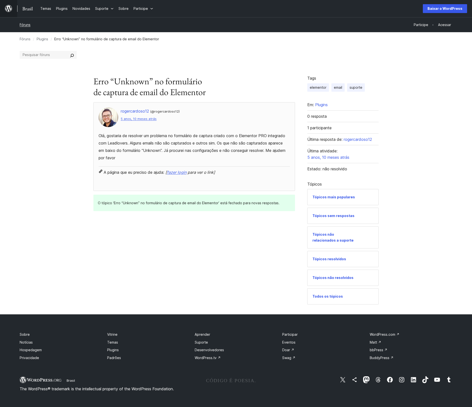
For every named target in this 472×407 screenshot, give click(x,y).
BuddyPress (382, 358)
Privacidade (29, 358)
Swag (288, 358)
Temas (112, 342)
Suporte (201, 342)
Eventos (288, 342)
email (338, 87)
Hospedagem (31, 350)
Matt (375, 342)
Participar (290, 334)
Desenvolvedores (209, 350)
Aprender (202, 334)
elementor (318, 87)
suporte (356, 87)
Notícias (26, 342)
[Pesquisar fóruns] (72, 55)
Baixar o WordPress (445, 8)
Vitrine (112, 334)
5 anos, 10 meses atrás (139, 119)
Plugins (42, 39)
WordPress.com (384, 334)
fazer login (177, 172)
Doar (288, 350)
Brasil (71, 380)
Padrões (114, 358)
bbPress (378, 350)
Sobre (25, 334)
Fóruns (25, 25)
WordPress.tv (208, 358)
